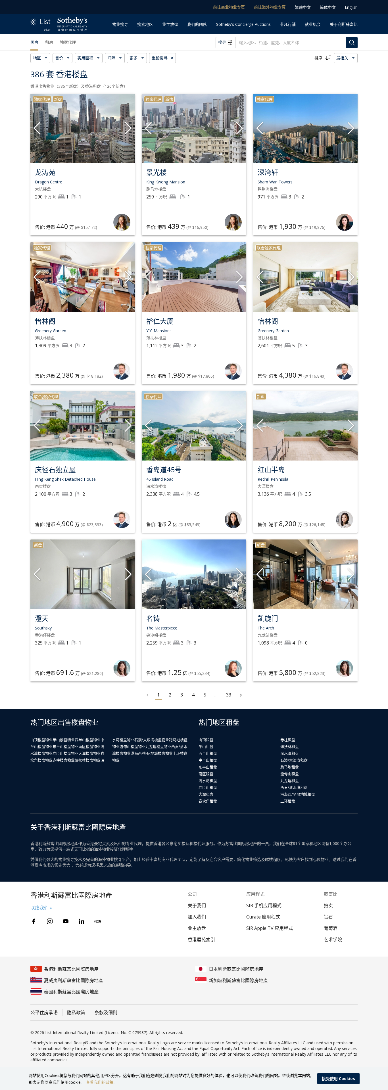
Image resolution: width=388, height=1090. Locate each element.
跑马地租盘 (289, 766)
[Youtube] (65, 921)
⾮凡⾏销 (288, 24)
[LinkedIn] (81, 921)
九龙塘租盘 (289, 780)
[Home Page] (58, 24)
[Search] (352, 42)
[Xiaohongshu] (97, 921)
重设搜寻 (160, 57)
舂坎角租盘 (208, 801)
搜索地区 (145, 24)
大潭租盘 (206, 794)
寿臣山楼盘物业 (65, 753)
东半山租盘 (208, 766)
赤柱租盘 (287, 739)
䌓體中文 (303, 7)
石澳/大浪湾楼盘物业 (151, 739)
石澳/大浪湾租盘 (294, 760)
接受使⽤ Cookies (338, 1078)
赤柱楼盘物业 (64, 760)
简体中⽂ (328, 7)
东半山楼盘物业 (65, 746)
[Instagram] (49, 921)
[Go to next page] (241, 695)
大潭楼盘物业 (89, 753)
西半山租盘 (208, 753)
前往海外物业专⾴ (270, 7)
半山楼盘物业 (64, 739)
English (351, 7)
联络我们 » (41, 908)
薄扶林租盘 (289, 746)
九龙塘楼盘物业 (158, 746)
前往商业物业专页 (229, 7)
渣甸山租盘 (289, 773)
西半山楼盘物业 (88, 739)
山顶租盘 (206, 739)
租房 (49, 42)
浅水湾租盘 (208, 780)
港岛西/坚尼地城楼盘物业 (152, 753)
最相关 (342, 57)
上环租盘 (287, 801)
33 (228, 695)
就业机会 (313, 24)
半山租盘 (206, 746)
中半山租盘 (208, 760)
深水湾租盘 (289, 753)
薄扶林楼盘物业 (88, 760)
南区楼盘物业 (89, 746)
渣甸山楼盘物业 (132, 746)
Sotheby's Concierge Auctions (243, 24)
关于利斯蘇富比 (344, 24)
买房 (34, 42)
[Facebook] (33, 921)
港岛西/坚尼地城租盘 (297, 794)
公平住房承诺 (44, 1012)
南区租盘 (206, 773)
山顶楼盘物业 (41, 739)
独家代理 (68, 42)
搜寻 (222, 42)
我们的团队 (197, 24)
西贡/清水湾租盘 (294, 787)
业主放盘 (170, 24)
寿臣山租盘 (208, 787)
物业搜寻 (120, 24)
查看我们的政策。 (102, 1082)
